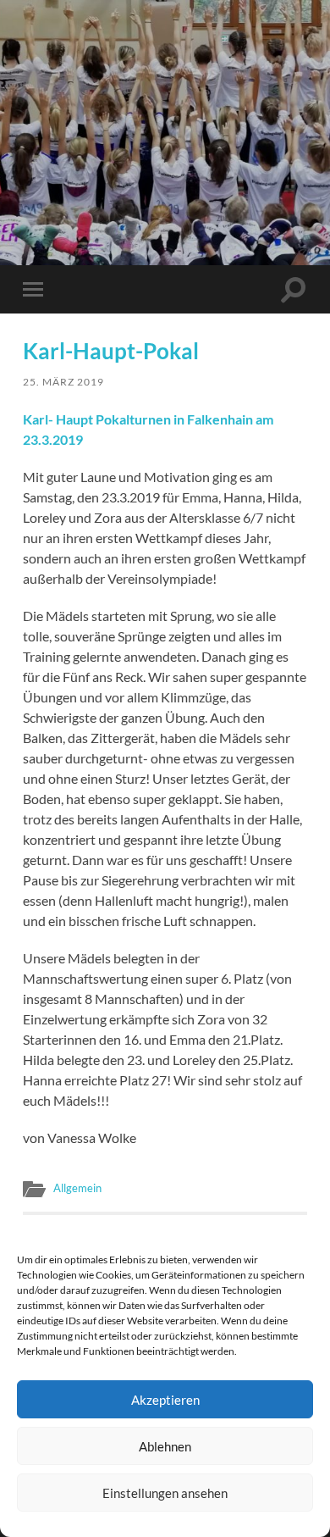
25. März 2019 (63, 381)
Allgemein (77, 1188)
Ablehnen (165, 1446)
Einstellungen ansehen (165, 1493)
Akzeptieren (165, 1399)
